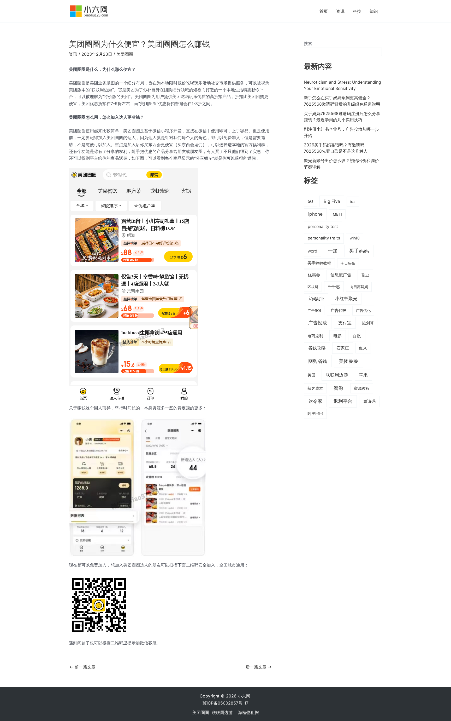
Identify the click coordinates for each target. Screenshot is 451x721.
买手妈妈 (359, 251)
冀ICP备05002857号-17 (225, 703)
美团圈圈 (124, 54)
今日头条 (348, 263)
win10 (355, 238)
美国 (311, 375)
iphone (315, 214)
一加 (332, 251)
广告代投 (338, 310)
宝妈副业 (316, 298)
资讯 (340, 11)
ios (352, 201)
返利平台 (343, 401)
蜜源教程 (362, 388)
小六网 (245, 696)
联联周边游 (337, 374)
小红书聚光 (346, 298)
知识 (374, 11)
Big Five (332, 201)
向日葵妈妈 (359, 286)
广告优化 (363, 310)
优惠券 (314, 274)
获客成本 (315, 388)
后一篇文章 (259, 667)
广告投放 (317, 322)
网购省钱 (317, 361)
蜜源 (338, 388)
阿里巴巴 (315, 413)
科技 (357, 11)
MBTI (337, 214)
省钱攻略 (317, 348)
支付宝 (345, 322)
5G (310, 201)
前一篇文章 (82, 667)
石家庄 (342, 348)
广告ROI (314, 310)
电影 (337, 335)
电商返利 (315, 336)
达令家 (315, 401)
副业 (365, 274)
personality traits (324, 238)
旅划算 (368, 323)
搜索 (308, 43)
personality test (323, 226)
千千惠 (334, 286)
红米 (363, 348)
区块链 (312, 286)
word (312, 251)
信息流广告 (340, 274)
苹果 (363, 374)
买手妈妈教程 (319, 263)
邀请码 (369, 401)
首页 (323, 11)
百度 (356, 335)
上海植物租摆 (246, 712)
